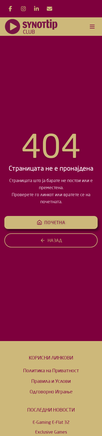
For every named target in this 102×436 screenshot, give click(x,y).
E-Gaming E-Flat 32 (51, 422)
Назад (55, 240)
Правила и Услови (51, 381)
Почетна (54, 222)
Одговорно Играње (51, 391)
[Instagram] (23, 9)
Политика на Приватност (51, 370)
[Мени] (92, 26)
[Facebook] (10, 9)
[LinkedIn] (36, 9)
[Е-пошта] (49, 9)
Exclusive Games (51, 432)
